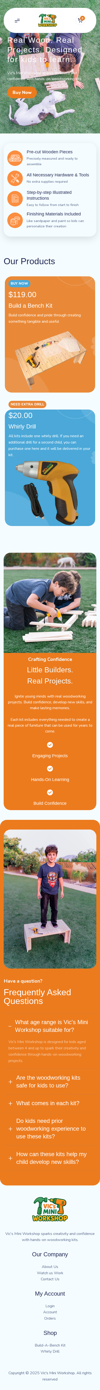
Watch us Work (50, 1273)
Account (50, 1312)
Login (50, 1306)
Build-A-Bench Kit (50, 1345)
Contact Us (50, 1279)
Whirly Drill (50, 1351)
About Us (50, 1266)
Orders (50, 1318)
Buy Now (22, 92)
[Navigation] (17, 20)
